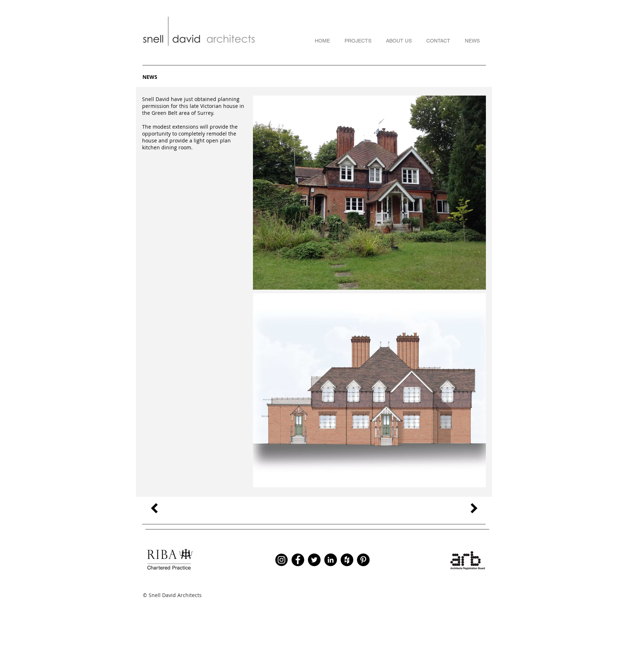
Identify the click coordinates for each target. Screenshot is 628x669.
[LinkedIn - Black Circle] (330, 559)
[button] (369, 193)
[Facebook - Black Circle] (297, 559)
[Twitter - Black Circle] (314, 559)
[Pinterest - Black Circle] (363, 559)
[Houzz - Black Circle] (347, 559)
